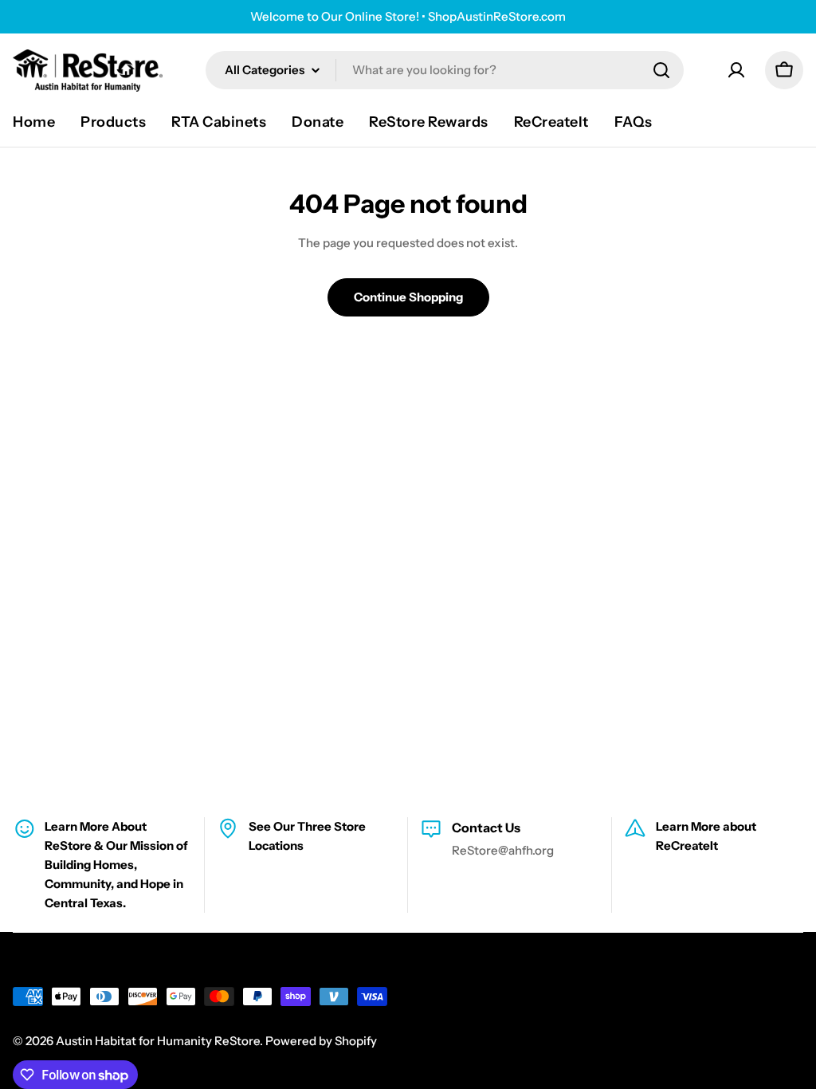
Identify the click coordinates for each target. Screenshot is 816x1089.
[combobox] (445, 70)
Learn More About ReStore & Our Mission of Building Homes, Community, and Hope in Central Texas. (116, 864)
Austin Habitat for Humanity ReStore (158, 1040)
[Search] (661, 70)
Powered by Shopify (321, 1040)
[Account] (736, 70)
